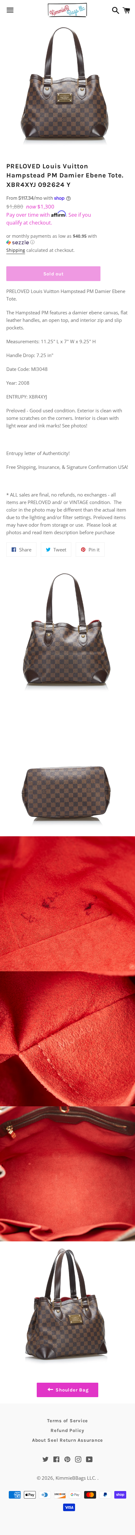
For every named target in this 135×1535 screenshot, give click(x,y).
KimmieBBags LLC (75, 1478)
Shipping (15, 250)
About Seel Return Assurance (67, 1440)
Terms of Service (67, 1421)
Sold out (53, 274)
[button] (53, 239)
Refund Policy (67, 1430)
